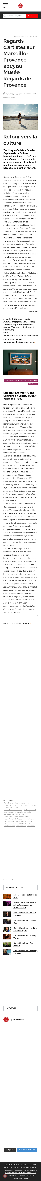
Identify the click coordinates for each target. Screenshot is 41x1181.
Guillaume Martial (30, 810)
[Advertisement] (20, 712)
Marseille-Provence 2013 (27, 93)
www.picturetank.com (19, 623)
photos (18, 821)
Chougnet (17, 805)
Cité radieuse (25, 805)
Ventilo (7, 97)
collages (34, 805)
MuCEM (32, 254)
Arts (15, 93)
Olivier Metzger (29, 819)
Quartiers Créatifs (27, 821)
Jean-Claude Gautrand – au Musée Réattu (24, 905)
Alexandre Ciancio (13, 803)
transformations (9, 826)
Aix (5, 803)
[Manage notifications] (5, 1176)
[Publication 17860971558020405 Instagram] (20, 1095)
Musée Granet (23, 292)
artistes (23, 803)
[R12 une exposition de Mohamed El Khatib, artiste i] (20, 1116)
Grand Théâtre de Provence (23, 276)
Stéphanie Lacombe (23, 823)
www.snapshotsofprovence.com (18, 342)
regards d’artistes (9, 823)
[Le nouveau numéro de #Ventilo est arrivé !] (20, 1055)
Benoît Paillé (8, 805)
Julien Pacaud (9, 812)
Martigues (7, 814)
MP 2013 (15, 814)
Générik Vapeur (9, 807)
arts (28, 803)
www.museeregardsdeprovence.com (20, 335)
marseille (27, 812)
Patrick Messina (9, 821)
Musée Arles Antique (11, 817)
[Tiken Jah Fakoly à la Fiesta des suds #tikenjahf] (20, 1075)
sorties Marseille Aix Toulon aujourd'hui (20, 1164)
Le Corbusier (19, 812)
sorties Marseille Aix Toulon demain (17, 1167)
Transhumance (21, 826)
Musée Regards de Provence (23, 199)
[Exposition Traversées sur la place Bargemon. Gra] (20, 1034)
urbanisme (31, 826)
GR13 (6, 247)
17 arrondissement (20, 231)
